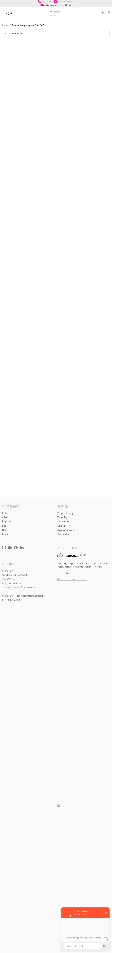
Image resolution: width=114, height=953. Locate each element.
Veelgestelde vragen (66, 513)
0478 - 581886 (12, 587)
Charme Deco (8, 570)
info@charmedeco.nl (65, 1)
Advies (5, 517)
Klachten (61, 525)
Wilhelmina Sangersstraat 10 (15, 574)
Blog (4, 525)
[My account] (96, 14)
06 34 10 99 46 (47, 1)
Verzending (62, 517)
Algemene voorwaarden (68, 529)
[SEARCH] (106, 33)
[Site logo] (56, 13)
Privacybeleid (63, 534)
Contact (6, 534)
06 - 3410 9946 (29, 587)
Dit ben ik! (6, 513)
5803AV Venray (9, 579)
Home (5, 25)
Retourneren (63, 521)
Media (5, 529)
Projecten (6, 521)
